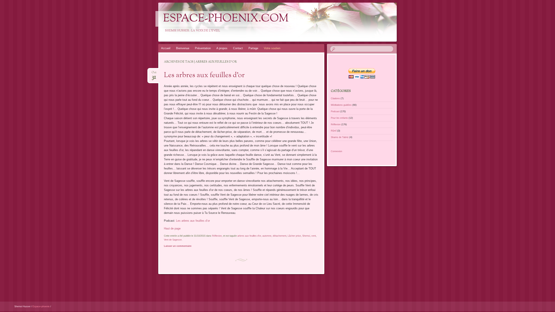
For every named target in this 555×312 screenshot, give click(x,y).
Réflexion (217, 235)
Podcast (335, 111)
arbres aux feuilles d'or (249, 235)
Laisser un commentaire (177, 246)
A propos (221, 48)
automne (266, 235)
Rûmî (333, 130)
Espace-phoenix (41, 306)
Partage (253, 48)
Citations (335, 98)
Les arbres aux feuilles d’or (204, 75)
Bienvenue (182, 48)
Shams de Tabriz (340, 137)
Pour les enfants (339, 118)
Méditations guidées (341, 105)
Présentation (203, 48)
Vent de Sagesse (173, 239)
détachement (279, 235)
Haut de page (172, 228)
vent (313, 235)
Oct (154, 74)
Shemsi (306, 235)
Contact (238, 48)
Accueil (165, 48)
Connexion (336, 151)
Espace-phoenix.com (226, 19)
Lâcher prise (294, 235)
